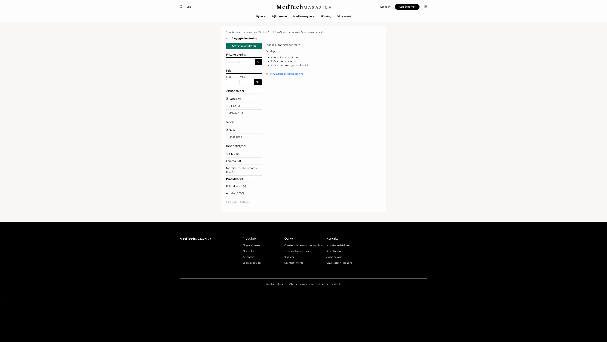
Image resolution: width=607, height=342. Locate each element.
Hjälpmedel (280, 16)
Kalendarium (236, 186)
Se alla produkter (251, 262)
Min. (228, 76)
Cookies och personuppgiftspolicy (303, 245)
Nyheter (261, 16)
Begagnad (237, 136)
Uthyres (235, 112)
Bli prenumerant (251, 245)
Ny (232, 129)
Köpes (234, 98)
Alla (228, 38)
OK (258, 82)
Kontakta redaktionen (338, 245)
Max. (242, 76)
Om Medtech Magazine (339, 262)
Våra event (344, 16)
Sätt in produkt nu (244, 46)
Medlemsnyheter (304, 16)
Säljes (234, 105)
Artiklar (235, 193)
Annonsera (248, 257)
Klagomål (289, 257)
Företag (326, 16)
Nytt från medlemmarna (241, 170)
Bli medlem (248, 251)
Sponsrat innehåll (294, 262)
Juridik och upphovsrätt (297, 251)
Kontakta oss (333, 251)
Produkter (234, 178)
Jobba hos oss (334, 257)
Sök (189, 6)
